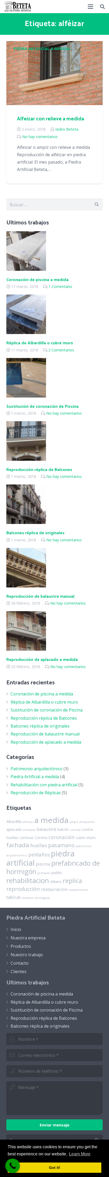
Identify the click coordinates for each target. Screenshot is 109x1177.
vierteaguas (42, 898)
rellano (56, 881)
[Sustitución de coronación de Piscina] (26, 396)
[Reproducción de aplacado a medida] (26, 649)
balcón (63, 829)
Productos (21, 946)
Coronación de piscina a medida (37, 279)
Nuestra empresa (28, 938)
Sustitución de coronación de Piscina (42, 406)
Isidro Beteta (66, 129)
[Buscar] (102, 6)
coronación (61, 837)
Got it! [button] (54, 1167)
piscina (43, 864)
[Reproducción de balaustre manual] (26, 586)
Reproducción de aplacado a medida (42, 659)
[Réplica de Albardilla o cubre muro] (26, 332)
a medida (51, 820)
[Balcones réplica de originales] (26, 522)
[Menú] (91, 6)
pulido (57, 872)
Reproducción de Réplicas (36, 793)
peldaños (39, 854)
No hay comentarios (40, 136)
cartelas (75, 830)
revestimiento (78, 890)
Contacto (20, 963)
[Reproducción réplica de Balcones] (26, 459)
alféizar (28, 822)
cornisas (26, 837)
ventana (27, 898)
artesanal (29, 830)
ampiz (74, 822)
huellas (38, 845)
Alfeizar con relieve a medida (50, 119)
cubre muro (86, 837)
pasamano (61, 845)
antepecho (87, 822)
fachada (17, 845)
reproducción (23, 888)
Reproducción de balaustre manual (40, 596)
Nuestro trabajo (27, 955)
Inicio (16, 929)
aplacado (14, 829)
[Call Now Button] (12, 1166)
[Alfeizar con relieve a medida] (54, 103)
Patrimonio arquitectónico (36, 769)
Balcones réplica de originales (35, 533)
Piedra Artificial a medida (41, 48)
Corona (41, 837)
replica (72, 880)
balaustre (46, 829)
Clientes (18, 971)
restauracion (54, 889)
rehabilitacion (27, 880)
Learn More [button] (79, 1154)
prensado (44, 873)
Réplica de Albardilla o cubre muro (39, 343)
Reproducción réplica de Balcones (39, 469)
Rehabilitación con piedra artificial (44, 785)
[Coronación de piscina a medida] (26, 269)
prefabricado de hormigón (53, 867)
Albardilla (14, 821)
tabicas (13, 897)
